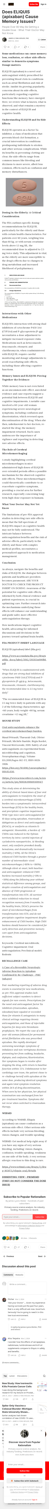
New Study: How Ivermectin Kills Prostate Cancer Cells (17, 1385)
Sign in (43, 4)
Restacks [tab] (19, 1275)
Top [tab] (5, 1376)
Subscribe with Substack (26, 1480)
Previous (10, 1256)
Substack (12, 1503)
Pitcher (11, 1299)
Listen (43, 39)
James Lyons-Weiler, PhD (18, 38)
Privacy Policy (33, 1492)
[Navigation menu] (4, 4)
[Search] (44, 1376)
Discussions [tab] (22, 1376)
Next (40, 1256)
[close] (41, 1430)
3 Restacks (33, 1238)
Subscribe (34, 4)
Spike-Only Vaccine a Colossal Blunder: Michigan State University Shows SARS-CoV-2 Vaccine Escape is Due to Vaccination (18, 1409)
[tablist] (13, 1274)
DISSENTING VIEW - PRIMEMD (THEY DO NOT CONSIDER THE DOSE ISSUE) (24, 1180)
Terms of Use (37, 1223)
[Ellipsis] (46, 1299)
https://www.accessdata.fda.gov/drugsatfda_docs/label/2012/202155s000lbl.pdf (24, 659)
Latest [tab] (12, 1376)
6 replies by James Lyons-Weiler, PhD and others (26, 1328)
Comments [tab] (8, 1275)
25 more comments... (11, 1362)
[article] (24, 1391)
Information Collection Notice (29, 1225)
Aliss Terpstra (14, 1338)
